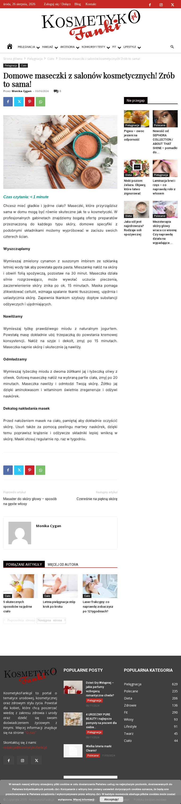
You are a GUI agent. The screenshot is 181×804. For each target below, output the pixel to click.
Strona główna (12, 59)
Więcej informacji (83, 799)
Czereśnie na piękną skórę (97, 499)
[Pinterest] (29, 101)
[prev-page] (19, 621)
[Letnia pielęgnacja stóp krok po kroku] (60, 586)
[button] (172, 47)
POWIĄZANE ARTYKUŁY (24, 564)
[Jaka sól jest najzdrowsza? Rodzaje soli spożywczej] (136, 209)
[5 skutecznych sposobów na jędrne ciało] (20, 586)
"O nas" (31, 732)
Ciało (50, 59)
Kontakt (91, 4)
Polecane (159, 125)
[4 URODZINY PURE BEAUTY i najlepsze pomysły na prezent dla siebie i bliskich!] (73, 719)
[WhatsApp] (40, 101)
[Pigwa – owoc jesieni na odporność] (136, 118)
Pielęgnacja (26, 46)
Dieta (128, 175)
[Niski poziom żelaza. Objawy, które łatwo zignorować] (136, 168)
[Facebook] (149, 4)
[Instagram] (161, 4)
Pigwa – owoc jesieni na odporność (134, 135)
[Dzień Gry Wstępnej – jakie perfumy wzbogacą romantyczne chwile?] (73, 687)
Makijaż (47, 46)
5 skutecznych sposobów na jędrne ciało (17, 606)
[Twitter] (172, 4)
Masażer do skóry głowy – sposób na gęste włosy (30, 501)
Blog (77, 4)
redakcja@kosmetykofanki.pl (25, 747)
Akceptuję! (111, 799)
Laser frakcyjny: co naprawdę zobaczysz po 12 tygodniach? (98, 606)
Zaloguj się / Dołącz (57, 4)
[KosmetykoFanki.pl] (90, 24)
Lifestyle (129, 46)
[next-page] (51, 621)
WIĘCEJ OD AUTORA (63, 564)
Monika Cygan (22, 91)
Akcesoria (67, 46)
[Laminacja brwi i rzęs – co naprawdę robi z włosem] (165, 168)
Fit (114, 46)
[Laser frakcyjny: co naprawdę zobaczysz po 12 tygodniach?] (100, 586)
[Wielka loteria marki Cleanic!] (73, 750)
